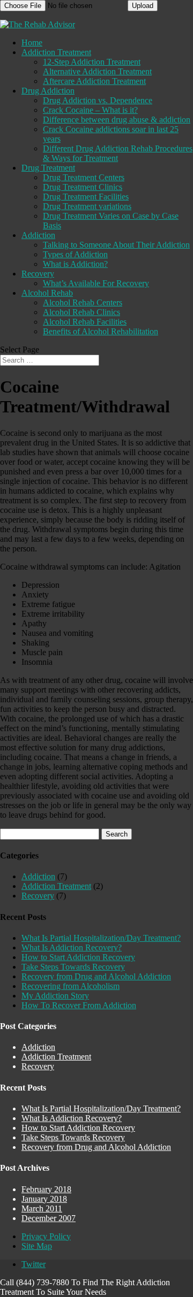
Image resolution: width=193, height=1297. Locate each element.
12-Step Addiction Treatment (91, 61)
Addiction (38, 235)
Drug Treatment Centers (83, 177)
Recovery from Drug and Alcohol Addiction (96, 976)
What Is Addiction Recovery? (71, 947)
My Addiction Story (55, 995)
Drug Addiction (48, 90)
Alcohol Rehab (47, 292)
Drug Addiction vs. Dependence (97, 100)
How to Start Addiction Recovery (78, 957)
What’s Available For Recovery (96, 283)
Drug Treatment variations (87, 206)
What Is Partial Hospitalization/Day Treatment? (101, 937)
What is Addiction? (75, 263)
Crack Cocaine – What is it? (90, 109)
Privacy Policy (46, 1236)
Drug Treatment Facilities (86, 196)
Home (31, 42)
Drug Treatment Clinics (82, 186)
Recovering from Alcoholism (70, 986)
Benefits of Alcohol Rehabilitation (100, 331)
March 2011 (41, 1208)
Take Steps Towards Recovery (73, 966)
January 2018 (44, 1198)
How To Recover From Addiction (78, 1005)
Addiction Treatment (56, 52)
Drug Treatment (48, 167)
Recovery (37, 273)
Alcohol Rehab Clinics (81, 312)
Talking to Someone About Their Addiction (116, 244)
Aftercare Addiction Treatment (94, 81)
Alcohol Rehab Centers (82, 302)
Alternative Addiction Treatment (97, 71)
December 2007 (48, 1218)
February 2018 (46, 1189)
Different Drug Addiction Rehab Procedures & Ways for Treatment (117, 153)
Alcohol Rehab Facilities (85, 321)
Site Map (36, 1245)
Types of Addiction (75, 254)
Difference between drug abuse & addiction (116, 119)
